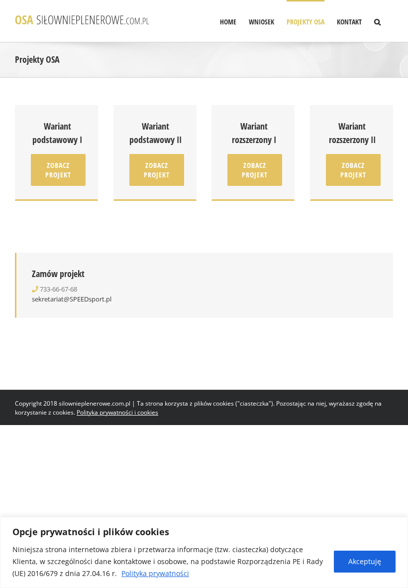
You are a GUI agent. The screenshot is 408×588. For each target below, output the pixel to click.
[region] (204, 552)
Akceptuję (364, 561)
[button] (377, 21)
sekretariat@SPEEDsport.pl (71, 298)
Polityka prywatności (155, 573)
